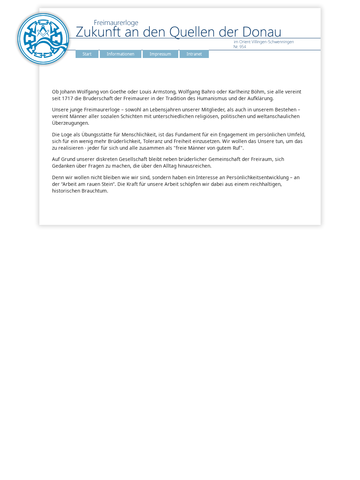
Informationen (120, 54)
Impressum (160, 54)
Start (87, 54)
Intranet (194, 54)
